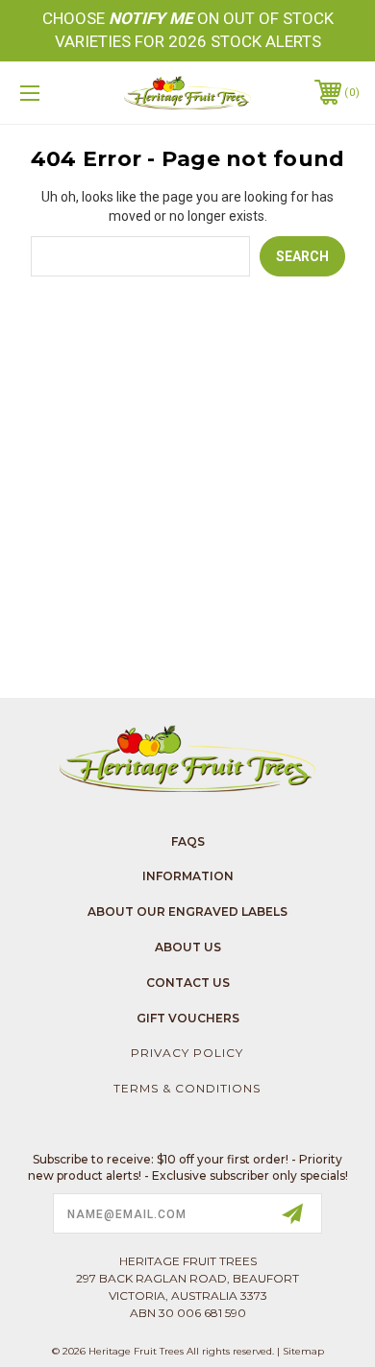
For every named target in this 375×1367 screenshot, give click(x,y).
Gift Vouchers (188, 1018)
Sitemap (303, 1351)
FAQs (188, 841)
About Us (188, 947)
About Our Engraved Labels (188, 911)
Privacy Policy (187, 1052)
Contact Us (188, 982)
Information (188, 876)
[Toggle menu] (54, 92)
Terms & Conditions (187, 1088)
